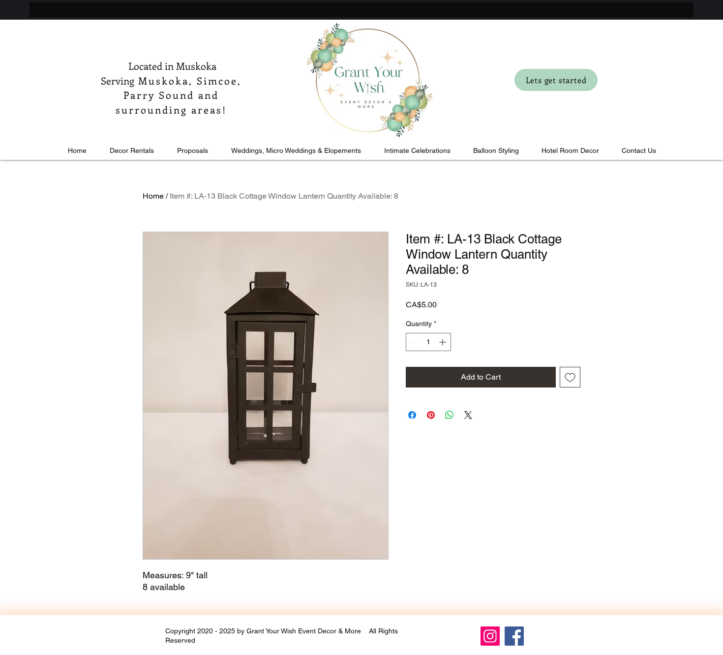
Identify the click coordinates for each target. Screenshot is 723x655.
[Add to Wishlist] (570, 377)
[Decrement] (413, 342)
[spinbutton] (428, 342)
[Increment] (443, 342)
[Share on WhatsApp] (449, 415)
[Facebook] (514, 636)
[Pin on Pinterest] (431, 415)
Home (153, 196)
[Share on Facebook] (412, 415)
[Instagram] (490, 636)
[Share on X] (468, 415)
